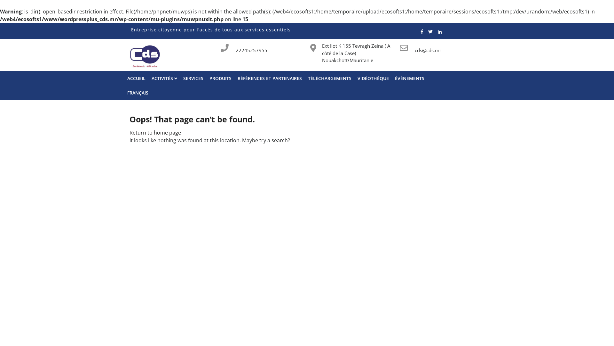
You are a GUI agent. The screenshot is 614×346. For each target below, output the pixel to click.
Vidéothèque (373, 78)
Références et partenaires (270, 78)
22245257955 (251, 50)
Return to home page (155, 132)
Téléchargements (329, 78)
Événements (409, 78)
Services (193, 78)
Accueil (136, 78)
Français (137, 93)
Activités (163, 78)
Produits (220, 78)
